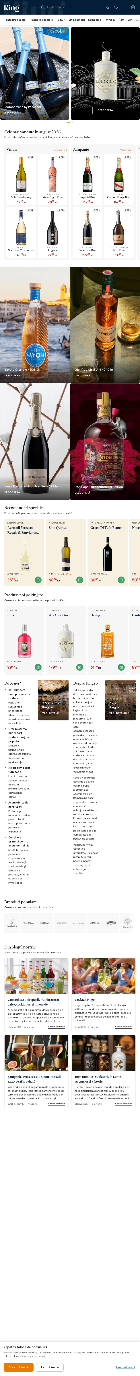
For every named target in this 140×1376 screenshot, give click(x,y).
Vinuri (61, 19)
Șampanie (94, 19)
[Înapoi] (4, 202)
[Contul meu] (124, 7)
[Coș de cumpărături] (133, 7)
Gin (130, 19)
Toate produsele (15, 19)
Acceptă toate (19, 1367)
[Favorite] (116, 7)
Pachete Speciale (41, 19)
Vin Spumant (77, 19)
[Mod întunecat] (107, 7)
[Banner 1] (68, 122)
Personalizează (125, 1367)
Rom (122, 19)
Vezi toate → (60, 149)
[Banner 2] (72, 122)
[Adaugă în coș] (38, 580)
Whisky (110, 19)
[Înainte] (135, 202)
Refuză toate (50, 1367)
